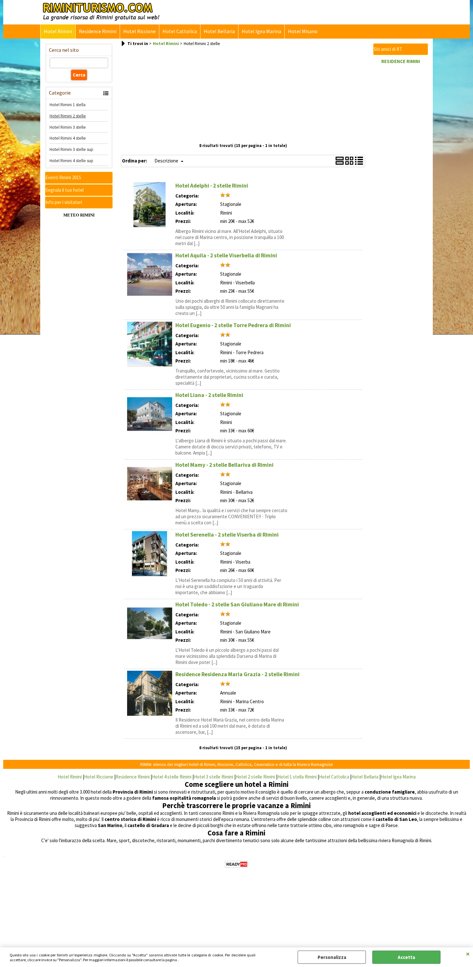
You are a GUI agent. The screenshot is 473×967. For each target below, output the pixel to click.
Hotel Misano (303, 31)
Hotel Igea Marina (261, 31)
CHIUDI (468, 954)
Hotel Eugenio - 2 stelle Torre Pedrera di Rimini (233, 325)
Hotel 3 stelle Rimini (213, 777)
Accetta (406, 957)
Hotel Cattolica (179, 31)
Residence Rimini (97, 31)
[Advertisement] (243, 95)
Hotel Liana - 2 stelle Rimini (209, 395)
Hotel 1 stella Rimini (297, 777)
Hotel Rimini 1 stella (68, 104)
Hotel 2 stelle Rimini (255, 777)
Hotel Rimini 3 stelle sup (71, 149)
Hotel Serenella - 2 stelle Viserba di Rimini (227, 534)
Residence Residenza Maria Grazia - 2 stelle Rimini (237, 674)
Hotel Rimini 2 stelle (68, 116)
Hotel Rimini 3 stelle (68, 127)
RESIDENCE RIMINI (400, 61)
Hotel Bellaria (219, 31)
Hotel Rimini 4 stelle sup (71, 160)
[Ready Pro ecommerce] (236, 864)
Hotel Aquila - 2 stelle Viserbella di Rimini (226, 255)
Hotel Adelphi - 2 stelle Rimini (211, 185)
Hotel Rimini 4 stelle (68, 138)
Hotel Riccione (139, 31)
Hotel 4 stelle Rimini (171, 777)
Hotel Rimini (58, 31)
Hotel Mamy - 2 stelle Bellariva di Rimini (224, 464)
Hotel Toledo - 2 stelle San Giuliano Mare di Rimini (237, 604)
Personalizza (332, 957)
